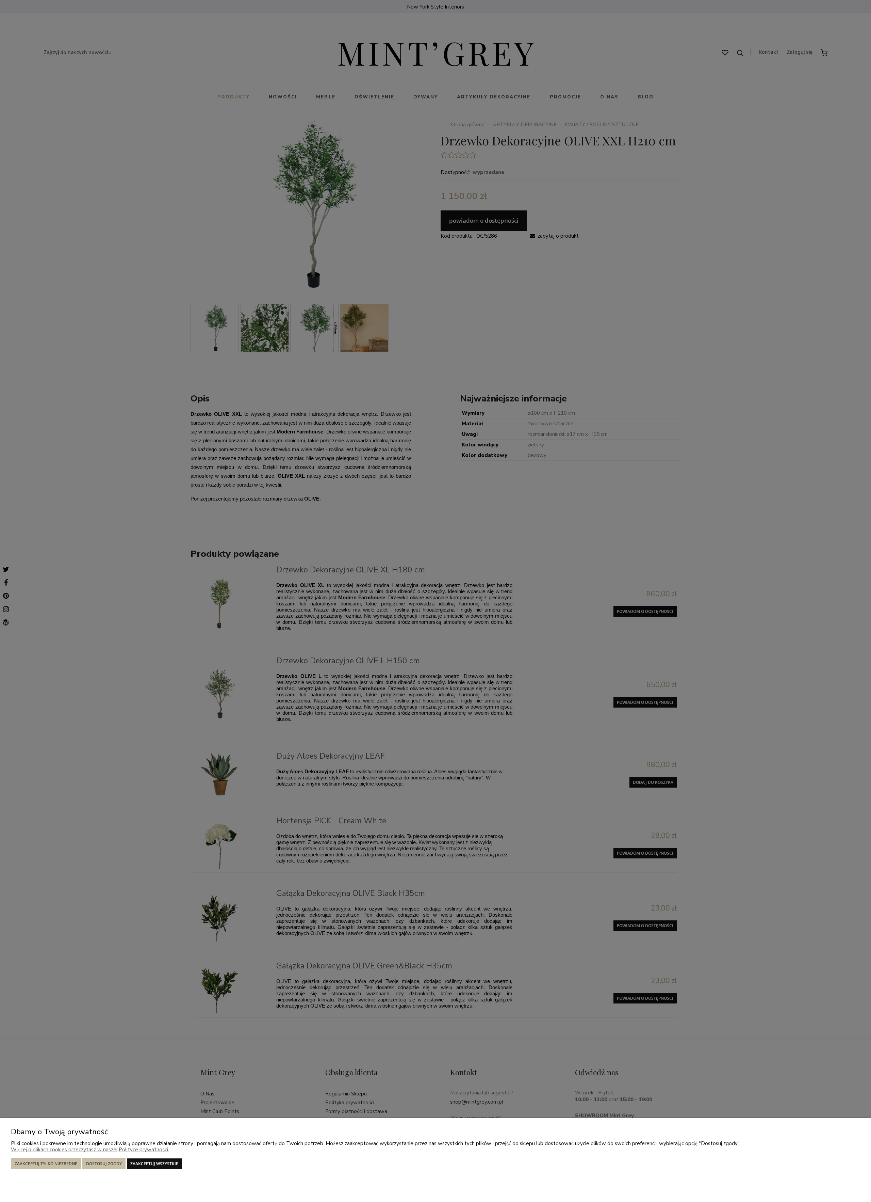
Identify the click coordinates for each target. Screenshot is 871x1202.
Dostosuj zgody (104, 1164)
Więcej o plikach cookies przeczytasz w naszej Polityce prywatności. (90, 1149)
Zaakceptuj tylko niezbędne (46, 1164)
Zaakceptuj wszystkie (154, 1164)
